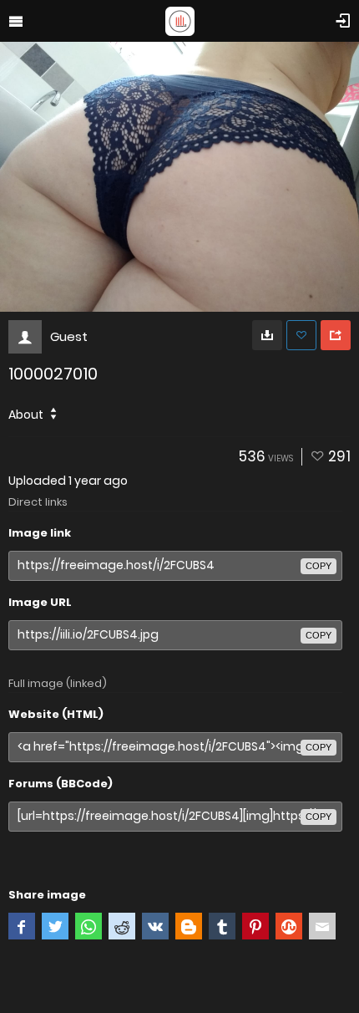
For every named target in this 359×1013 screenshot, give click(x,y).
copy (318, 566)
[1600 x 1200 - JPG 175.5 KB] (267, 335)
